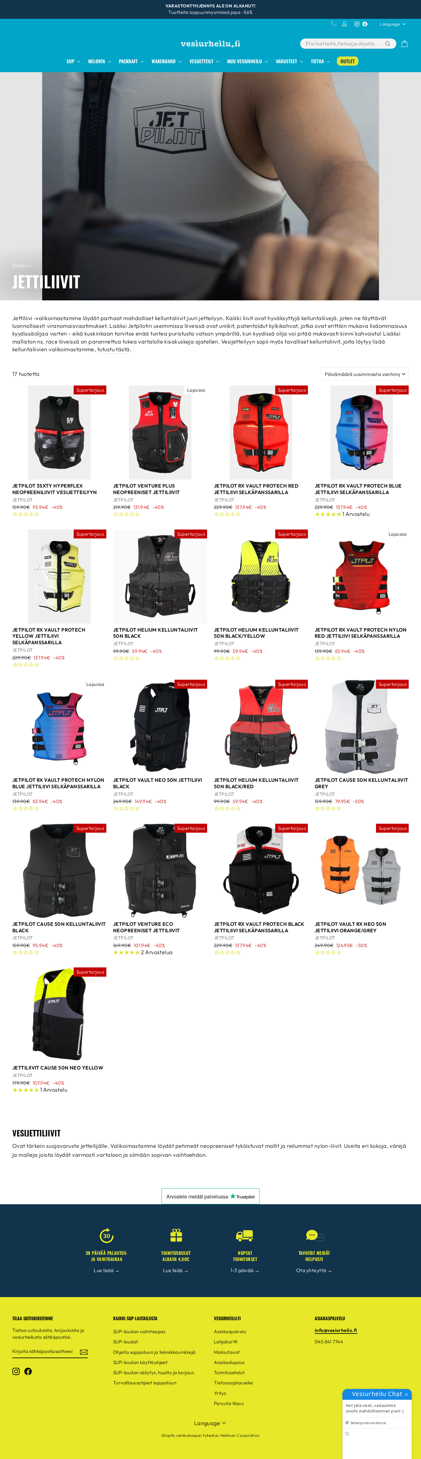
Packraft (129, 61)
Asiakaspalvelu (230, 1331)
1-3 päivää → (245, 1270)
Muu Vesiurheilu (245, 61)
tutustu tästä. (114, 349)
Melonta (97, 61)
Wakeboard (164, 61)
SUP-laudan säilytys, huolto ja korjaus (153, 1372)
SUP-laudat (125, 1342)
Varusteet (287, 61)
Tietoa (318, 61)
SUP (71, 61)
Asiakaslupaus (229, 1362)
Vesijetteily (202, 61)
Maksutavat (227, 1352)
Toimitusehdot (229, 1372)
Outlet (348, 61)
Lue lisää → (107, 1270)
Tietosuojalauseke (233, 1383)
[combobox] (342, 43)
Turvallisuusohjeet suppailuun (144, 1383)
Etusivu (20, 265)
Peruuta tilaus (228, 1403)
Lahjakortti (226, 1342)
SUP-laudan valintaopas (139, 1331)
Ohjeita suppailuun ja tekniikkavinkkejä (154, 1352)
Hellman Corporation (240, 1435)
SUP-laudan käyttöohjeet (140, 1362)
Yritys (220, 1393)
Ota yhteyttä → (314, 1270)
